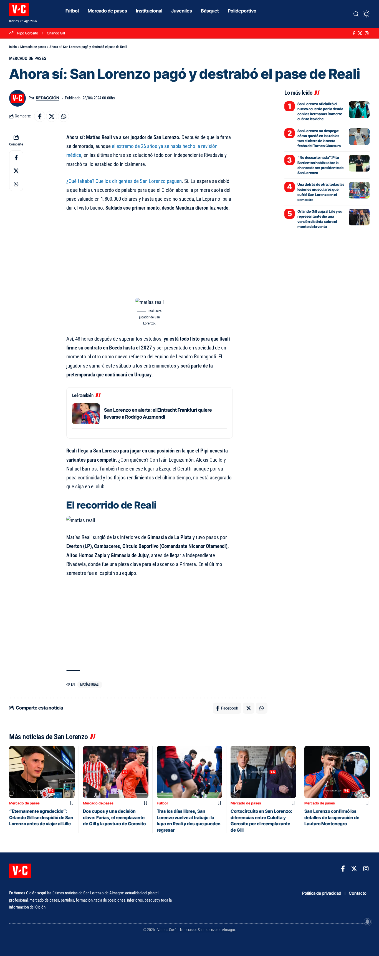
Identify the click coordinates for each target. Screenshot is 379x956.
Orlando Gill (56, 33)
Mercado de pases (33, 47)
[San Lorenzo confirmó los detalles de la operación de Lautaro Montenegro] (337, 772)
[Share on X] (51, 116)
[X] (360, 33)
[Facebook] (354, 33)
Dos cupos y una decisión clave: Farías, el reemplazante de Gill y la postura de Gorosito (114, 817)
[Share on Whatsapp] (63, 116)
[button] (355, 14)
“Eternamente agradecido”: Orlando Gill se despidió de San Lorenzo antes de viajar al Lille (41, 817)
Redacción (47, 97)
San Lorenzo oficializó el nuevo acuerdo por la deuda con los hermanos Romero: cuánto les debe (320, 111)
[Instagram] (366, 33)
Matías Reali (89, 684)
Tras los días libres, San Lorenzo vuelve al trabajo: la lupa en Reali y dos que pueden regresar (189, 820)
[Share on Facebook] (39, 116)
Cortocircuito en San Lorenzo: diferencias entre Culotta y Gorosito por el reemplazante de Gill (261, 820)
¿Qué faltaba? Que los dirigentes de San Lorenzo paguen (124, 181)
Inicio (13, 47)
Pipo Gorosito (27, 33)
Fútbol (162, 803)
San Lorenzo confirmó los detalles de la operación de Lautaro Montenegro (331, 817)
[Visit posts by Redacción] (17, 98)
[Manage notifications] (367, 921)
